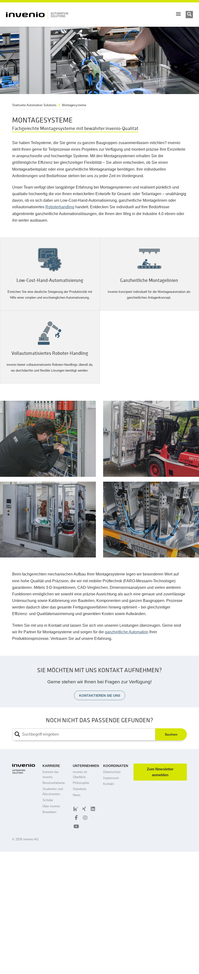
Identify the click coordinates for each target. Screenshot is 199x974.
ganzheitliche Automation (126, 632)
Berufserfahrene (53, 783)
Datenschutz (112, 772)
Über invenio (51, 806)
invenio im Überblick (80, 774)
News (77, 795)
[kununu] (75, 809)
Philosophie (81, 783)
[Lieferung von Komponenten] (151, 439)
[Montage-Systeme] (48, 520)
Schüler (47, 800)
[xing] (83, 809)
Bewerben (49, 812)
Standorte (79, 789)
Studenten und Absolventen (52, 791)
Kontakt (108, 784)
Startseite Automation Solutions (34, 105)
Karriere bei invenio (50, 774)
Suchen (171, 734)
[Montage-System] (151, 520)
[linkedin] (92, 809)
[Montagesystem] (48, 439)
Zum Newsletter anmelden (160, 772)
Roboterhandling (59, 207)
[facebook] (75, 817)
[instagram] (84, 817)
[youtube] (75, 826)
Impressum (111, 778)
